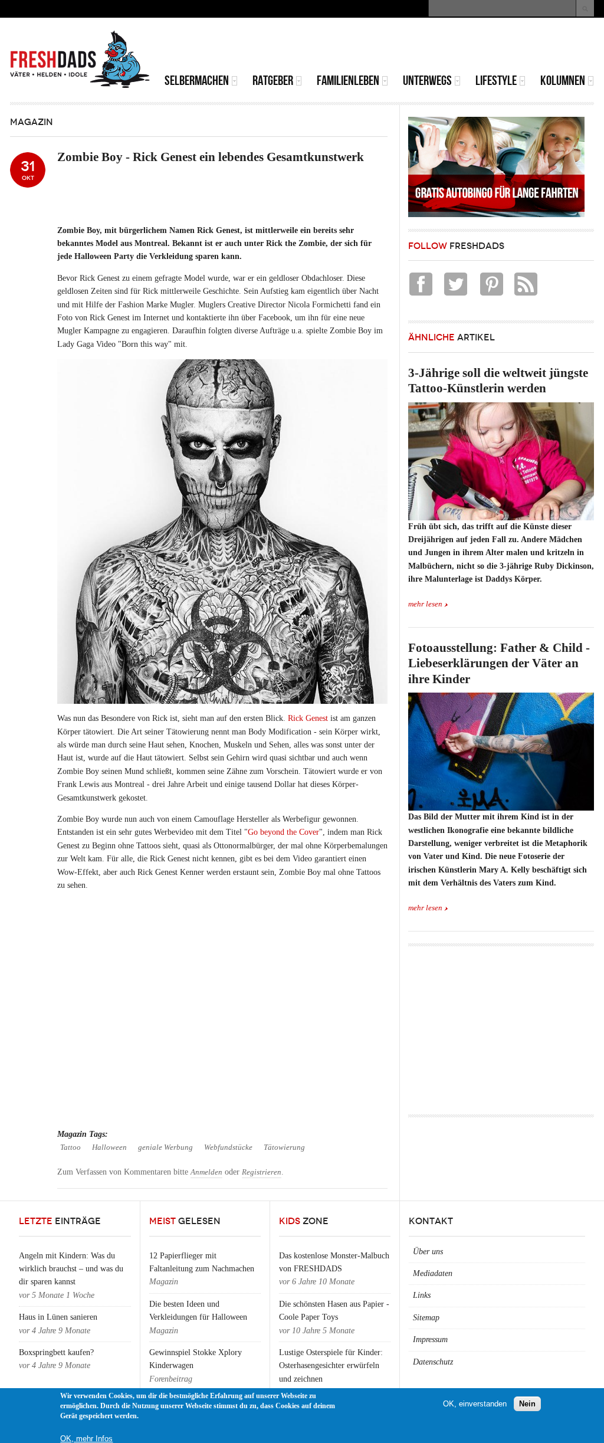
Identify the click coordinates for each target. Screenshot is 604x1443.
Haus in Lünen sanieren (58, 1317)
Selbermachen (197, 80)
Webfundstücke (228, 1147)
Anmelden (206, 1172)
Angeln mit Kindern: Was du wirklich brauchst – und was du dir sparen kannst (71, 1269)
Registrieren (261, 1172)
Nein (527, 1403)
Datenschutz (433, 1361)
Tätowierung (284, 1147)
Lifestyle (496, 80)
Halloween (109, 1147)
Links (422, 1295)
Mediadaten (432, 1273)
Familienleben (348, 80)
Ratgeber (272, 80)
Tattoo (70, 1147)
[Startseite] (80, 59)
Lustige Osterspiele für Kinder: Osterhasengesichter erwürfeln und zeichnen (331, 1365)
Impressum (430, 1339)
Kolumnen (562, 80)
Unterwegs (427, 80)
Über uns (428, 1251)
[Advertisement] (456, 47)
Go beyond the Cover (283, 832)
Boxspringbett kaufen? (56, 1352)
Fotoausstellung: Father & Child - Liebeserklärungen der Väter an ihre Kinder (499, 663)
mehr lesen (425, 604)
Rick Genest (308, 718)
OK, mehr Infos (86, 1438)
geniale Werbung (165, 1147)
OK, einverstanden (475, 1403)
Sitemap (426, 1317)
